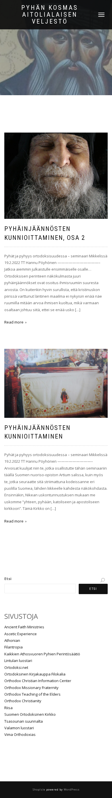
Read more (14, 322)
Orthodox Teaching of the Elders (32, 694)
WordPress (71, 789)
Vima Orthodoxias (20, 734)
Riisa (8, 707)
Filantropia (13, 647)
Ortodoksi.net (16, 667)
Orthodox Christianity (22, 700)
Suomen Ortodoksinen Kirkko (30, 714)
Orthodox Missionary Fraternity (31, 687)
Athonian (12, 640)
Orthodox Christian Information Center (37, 680)
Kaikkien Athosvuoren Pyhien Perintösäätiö (42, 654)
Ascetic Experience (20, 633)
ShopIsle (39, 789)
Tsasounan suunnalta (23, 721)
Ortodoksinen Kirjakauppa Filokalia (34, 674)
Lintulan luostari (18, 660)
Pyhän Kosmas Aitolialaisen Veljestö (49, 14)
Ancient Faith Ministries (24, 626)
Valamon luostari (19, 727)
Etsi (7, 578)
